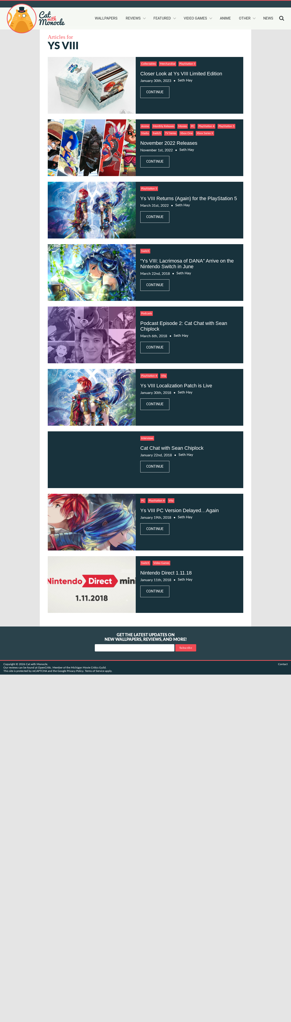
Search (282, 18)
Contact (283, 664)
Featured (162, 18)
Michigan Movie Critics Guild (88, 667)
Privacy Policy (75, 671)
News (268, 18)
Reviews (133, 18)
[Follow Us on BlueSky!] (233, 4)
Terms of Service (94, 671)
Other (245, 18)
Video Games (195, 18)
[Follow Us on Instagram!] (265, 4)
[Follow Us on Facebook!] (273, 4)
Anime (225, 18)
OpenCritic (44, 667)
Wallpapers (106, 18)
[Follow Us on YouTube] (249, 4)
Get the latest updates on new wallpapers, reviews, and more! (146, 637)
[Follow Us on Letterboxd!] (282, 4)
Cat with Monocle (36, 18)
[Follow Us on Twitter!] (224, 4)
